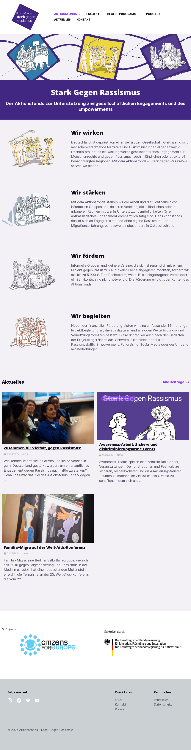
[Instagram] (9, 700)
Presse (119, 709)
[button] (78, 14)
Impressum (161, 700)
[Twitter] (28, 700)
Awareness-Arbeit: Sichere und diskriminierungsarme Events (128, 446)
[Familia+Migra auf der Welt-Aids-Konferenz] (48, 518)
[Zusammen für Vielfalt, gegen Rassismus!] (48, 418)
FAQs (118, 700)
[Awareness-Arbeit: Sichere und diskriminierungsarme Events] (143, 416)
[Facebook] (19, 700)
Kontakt (120, 704)
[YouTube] (37, 700)
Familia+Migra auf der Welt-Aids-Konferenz (44, 547)
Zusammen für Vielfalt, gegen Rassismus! (42, 447)
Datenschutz (163, 704)
